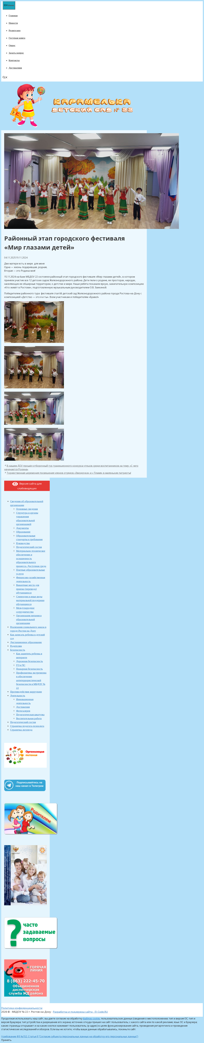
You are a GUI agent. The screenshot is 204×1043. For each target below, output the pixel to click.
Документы (22, 528)
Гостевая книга (17, 38)
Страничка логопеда (21, 729)
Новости (13, 23)
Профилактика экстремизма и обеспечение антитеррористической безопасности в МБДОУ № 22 (31, 680)
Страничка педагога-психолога (27, 726)
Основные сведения (27, 509)
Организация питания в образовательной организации (29, 619)
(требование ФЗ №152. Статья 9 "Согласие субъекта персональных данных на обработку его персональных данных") (69, 1036)
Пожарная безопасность (29, 668)
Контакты (14, 60)
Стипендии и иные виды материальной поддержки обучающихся (30, 600)
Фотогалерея (23, 710)
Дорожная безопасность (29, 661)
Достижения (15, 68)
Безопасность (17, 649)
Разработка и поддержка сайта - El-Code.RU (80, 1011)
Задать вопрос (16, 53)
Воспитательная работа (29, 718)
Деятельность (17, 695)
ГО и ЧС (20, 665)
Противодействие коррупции (26, 691)
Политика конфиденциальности (21, 1008)
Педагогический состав (29, 547)
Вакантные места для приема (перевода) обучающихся (27, 589)
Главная (13, 15)
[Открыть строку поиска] (5, 77)
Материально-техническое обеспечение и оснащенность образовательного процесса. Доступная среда (31, 558)
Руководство (23, 543)
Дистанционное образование (26, 642)
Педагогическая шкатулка (30, 714)
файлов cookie (91, 1018)
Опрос (12, 45)
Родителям (14, 30)
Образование (23, 531)
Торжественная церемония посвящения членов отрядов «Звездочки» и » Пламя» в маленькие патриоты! (69, 473)
